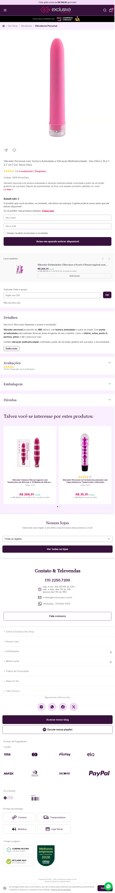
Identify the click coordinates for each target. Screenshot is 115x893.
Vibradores (26, 26)
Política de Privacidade (17, 671)
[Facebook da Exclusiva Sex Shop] (63, 707)
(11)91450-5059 (62, 603)
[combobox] (57, 539)
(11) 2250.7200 (57, 580)
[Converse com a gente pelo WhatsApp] (108, 886)
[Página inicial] (3, 26)
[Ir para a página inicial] (55, 10)
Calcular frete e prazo (15, 289)
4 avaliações (26, 171)
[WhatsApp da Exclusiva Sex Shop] (52, 707)
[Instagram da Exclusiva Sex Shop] (41, 707)
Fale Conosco (13, 691)
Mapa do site (12, 681)
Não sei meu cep (12, 302)
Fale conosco (57, 616)
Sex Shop (13, 26)
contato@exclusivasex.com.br (57, 597)
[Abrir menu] (5, 10)
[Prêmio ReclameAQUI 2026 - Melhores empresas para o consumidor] (46, 855)
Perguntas (40, 171)
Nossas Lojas (12, 641)
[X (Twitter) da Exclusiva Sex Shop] (73, 707)
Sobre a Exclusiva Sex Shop (20, 631)
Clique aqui (48, 211)
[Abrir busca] (105, 10)
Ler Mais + (8, 189)
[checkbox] (5, 233)
